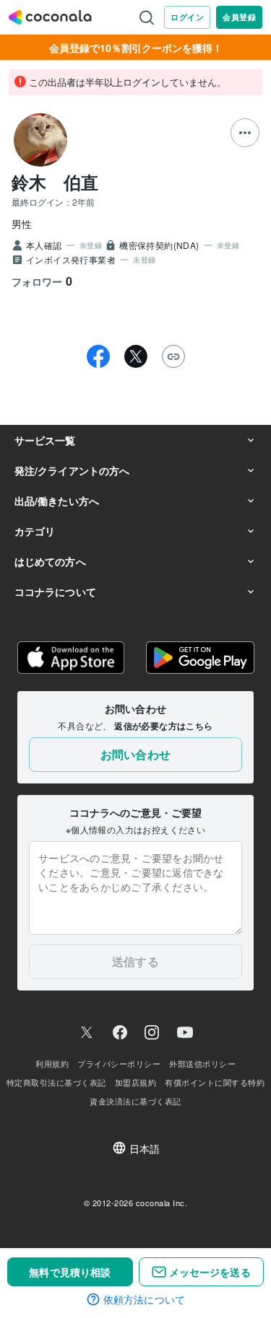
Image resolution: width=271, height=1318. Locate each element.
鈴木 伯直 (55, 182)
